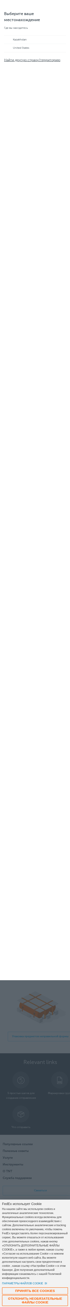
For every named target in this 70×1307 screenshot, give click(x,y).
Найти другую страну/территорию (32, 60)
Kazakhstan (20, 39)
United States (21, 48)
